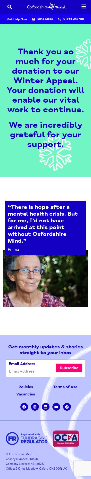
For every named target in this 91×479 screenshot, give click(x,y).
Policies (25, 387)
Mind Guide (45, 19)
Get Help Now (17, 19)
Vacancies (25, 394)
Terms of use (65, 387)
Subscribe (69, 368)
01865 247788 (73, 19)
